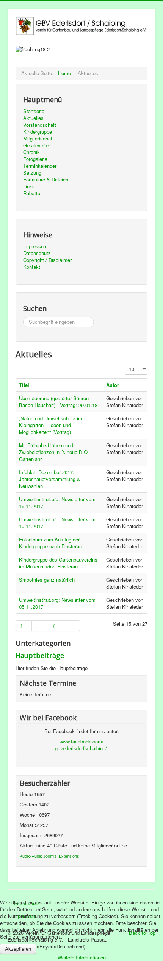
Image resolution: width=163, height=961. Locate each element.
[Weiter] (56, 625)
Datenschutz (37, 253)
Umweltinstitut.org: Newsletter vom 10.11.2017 (57, 523)
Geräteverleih (37, 145)
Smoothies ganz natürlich (47, 579)
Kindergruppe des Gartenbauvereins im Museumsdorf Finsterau (58, 563)
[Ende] (72, 625)
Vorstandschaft (39, 125)
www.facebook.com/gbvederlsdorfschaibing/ (81, 745)
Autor (112, 384)
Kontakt (31, 267)
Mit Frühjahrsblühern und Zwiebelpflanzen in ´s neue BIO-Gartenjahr (54, 452)
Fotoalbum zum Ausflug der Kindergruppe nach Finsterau (50, 543)
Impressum (35, 246)
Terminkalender (39, 166)
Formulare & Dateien (45, 179)
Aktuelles (33, 118)
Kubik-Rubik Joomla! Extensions (49, 856)
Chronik (31, 152)
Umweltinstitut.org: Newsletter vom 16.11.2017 (57, 502)
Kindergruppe (37, 131)
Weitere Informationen (82, 957)
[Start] (24, 625)
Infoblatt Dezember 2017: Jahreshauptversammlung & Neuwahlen (49, 479)
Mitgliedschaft (38, 138)
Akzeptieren (18, 948)
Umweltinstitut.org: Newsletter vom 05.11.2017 (57, 603)
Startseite (33, 111)
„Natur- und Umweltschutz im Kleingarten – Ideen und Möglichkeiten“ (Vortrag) (50, 425)
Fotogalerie (35, 159)
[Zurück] (40, 625)
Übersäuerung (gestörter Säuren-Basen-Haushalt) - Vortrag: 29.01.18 (58, 401)
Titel (24, 384)
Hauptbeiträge (40, 655)
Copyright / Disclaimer (47, 260)
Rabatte (31, 193)
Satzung (32, 172)
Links (29, 186)
